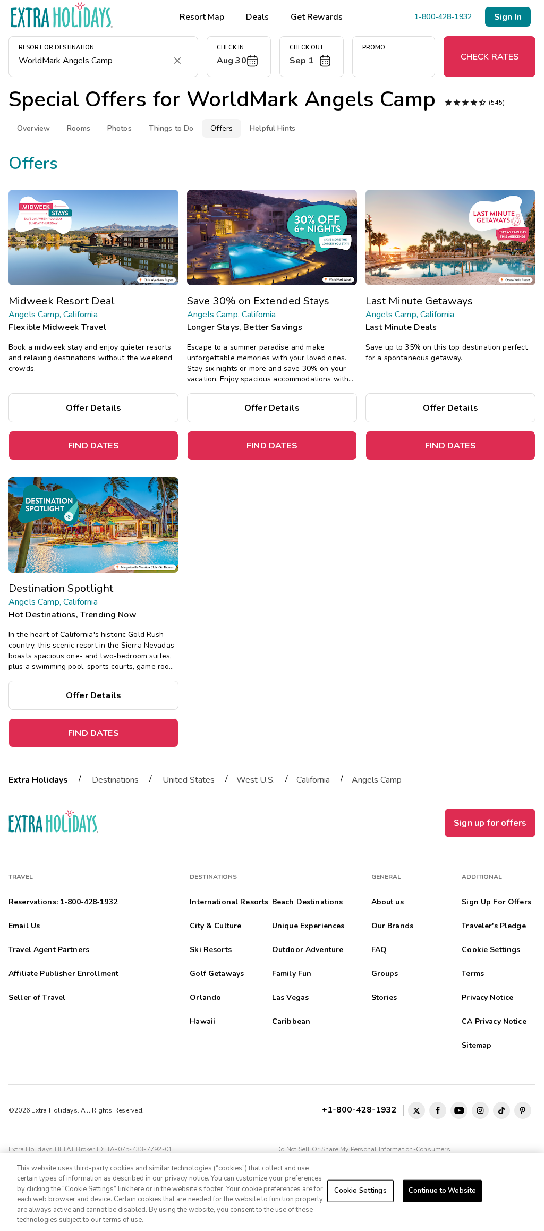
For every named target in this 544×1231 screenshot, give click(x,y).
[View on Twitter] (416, 1110)
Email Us (24, 926)
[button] (239, 56)
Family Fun (291, 974)
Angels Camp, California (53, 314)
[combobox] (93, 60)
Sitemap (476, 1045)
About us (387, 902)
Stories (384, 997)
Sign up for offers (490, 823)
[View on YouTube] (459, 1110)
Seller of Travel (36, 997)
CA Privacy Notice (494, 1021)
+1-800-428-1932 (361, 1109)
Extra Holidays (38, 780)
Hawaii (202, 1021)
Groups (384, 974)
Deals (257, 17)
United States (189, 780)
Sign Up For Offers (496, 902)
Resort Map (202, 17)
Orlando (205, 997)
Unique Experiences (308, 926)
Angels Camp (377, 780)
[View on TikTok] (501, 1110)
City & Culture (215, 926)
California (313, 780)
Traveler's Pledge (493, 926)
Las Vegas (290, 997)
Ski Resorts (211, 950)
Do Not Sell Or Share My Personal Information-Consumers (363, 1149)
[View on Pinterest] (522, 1110)
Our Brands (392, 926)
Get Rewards (317, 17)
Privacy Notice (487, 997)
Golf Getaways (217, 974)
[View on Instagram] (480, 1110)
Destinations (115, 780)
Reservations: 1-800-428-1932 (62, 902)
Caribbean (291, 1021)
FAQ (379, 950)
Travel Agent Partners (48, 950)
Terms (473, 974)
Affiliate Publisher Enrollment (63, 974)
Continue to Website (442, 1190)
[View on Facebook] (437, 1110)
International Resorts (229, 902)
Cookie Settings (360, 1190)
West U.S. (255, 780)
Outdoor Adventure (307, 950)
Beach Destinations (307, 902)
